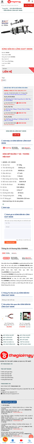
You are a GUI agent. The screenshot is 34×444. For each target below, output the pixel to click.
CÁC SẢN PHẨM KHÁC (9, 344)
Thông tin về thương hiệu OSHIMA (14, 248)
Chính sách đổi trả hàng (7, 377)
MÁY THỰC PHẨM (24, 337)
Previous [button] (2, 317)
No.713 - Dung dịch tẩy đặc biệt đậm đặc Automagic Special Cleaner (25, 326)
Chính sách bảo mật (6, 373)
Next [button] (31, 317)
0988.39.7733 (13, 90)
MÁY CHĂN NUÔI (7, 337)
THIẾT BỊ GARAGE (24, 342)
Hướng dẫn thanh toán (7, 379)
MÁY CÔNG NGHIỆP (25, 335)
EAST (4, 80)
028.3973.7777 (22, 90)
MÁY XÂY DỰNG (24, 339)
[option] (9, 319)
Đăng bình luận (10, 242)
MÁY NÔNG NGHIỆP (8, 335)
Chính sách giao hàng (7, 371)
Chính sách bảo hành (7, 375)
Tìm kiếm (29, 5)
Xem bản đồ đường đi (9, 104)
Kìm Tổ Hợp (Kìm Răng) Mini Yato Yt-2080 (9, 325)
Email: (10, 393)
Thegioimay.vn (17, 412)
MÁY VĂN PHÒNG (8, 339)
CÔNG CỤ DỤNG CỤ (8, 342)
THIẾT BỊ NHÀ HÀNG (25, 344)
